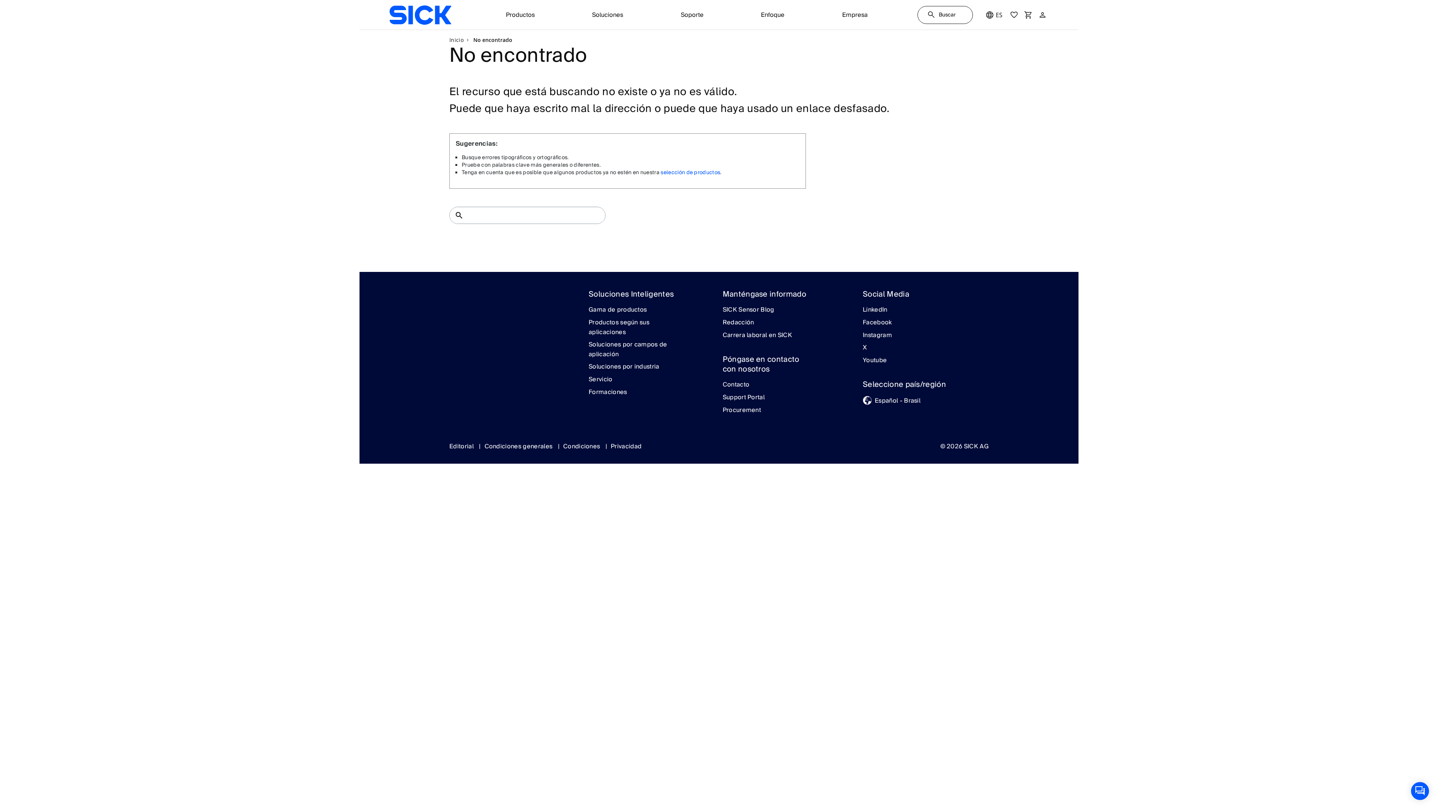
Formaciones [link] (608, 392)
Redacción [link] (738, 323)
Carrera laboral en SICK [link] (757, 335)
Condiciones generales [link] (519, 446)
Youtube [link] (875, 361)
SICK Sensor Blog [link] (748, 310)
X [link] (865, 348)
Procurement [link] (742, 410)
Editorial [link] (462, 446)
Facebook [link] (877, 323)
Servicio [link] (601, 380)
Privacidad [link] (626, 446)
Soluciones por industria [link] (624, 367)
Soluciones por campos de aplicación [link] (628, 349)
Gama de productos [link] (618, 310)
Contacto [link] (736, 385)
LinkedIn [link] (875, 310)
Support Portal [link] (744, 398)
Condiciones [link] (582, 446)
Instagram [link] (877, 335)
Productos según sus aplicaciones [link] (619, 327)
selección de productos (690, 172)
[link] (420, 15)
